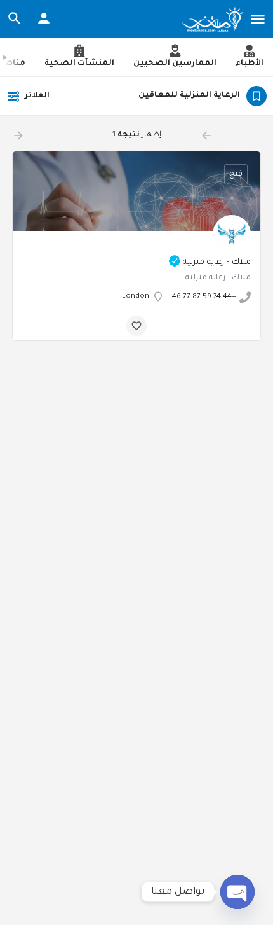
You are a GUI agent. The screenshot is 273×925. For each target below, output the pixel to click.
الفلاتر (37, 96)
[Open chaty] (237, 892)
